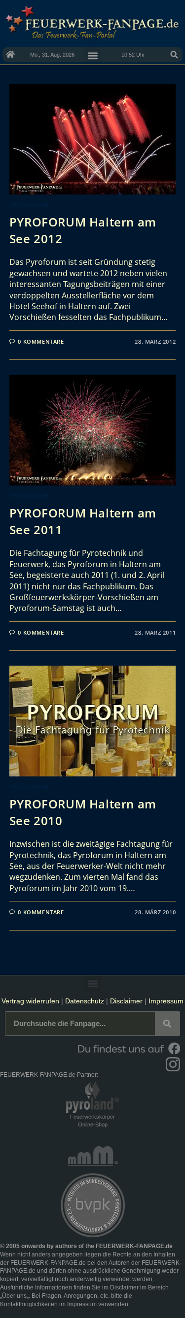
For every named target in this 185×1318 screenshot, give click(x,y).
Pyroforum (28, 205)
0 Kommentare (41, 341)
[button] (174, 55)
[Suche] (167, 1023)
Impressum (166, 1001)
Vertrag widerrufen (30, 1001)
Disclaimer (126, 1001)
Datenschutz (84, 1001)
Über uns (14, 1295)
